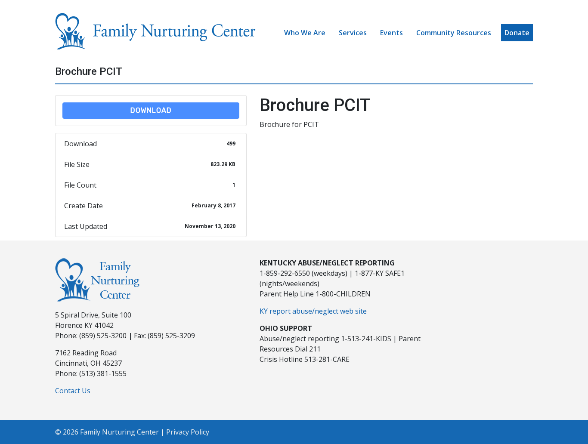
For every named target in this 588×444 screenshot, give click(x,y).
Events (391, 32)
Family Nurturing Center (119, 432)
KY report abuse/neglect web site (313, 311)
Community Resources (453, 32)
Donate (516, 32)
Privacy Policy (187, 432)
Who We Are (304, 32)
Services (353, 32)
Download (151, 110)
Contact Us (72, 390)
